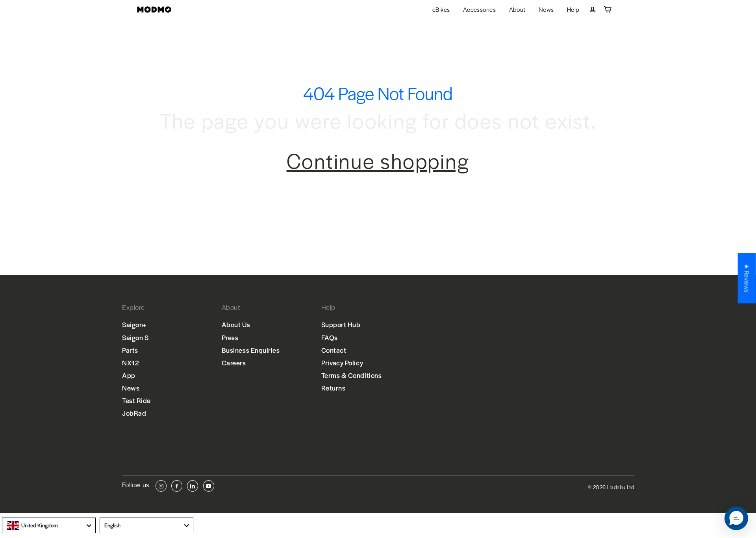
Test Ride (136, 400)
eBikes (441, 9)
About (517, 9)
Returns (333, 387)
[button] (736, 518)
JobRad (134, 413)
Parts (130, 350)
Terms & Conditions (351, 375)
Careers (234, 362)
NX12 (130, 362)
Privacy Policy (342, 362)
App (128, 375)
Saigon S (135, 337)
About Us (236, 324)
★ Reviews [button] (747, 278)
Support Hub (341, 324)
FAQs (329, 337)
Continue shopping (378, 160)
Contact (333, 350)
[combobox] (49, 525)
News (546, 9)
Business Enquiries (251, 350)
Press (230, 337)
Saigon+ (134, 324)
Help (573, 9)
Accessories (479, 9)
